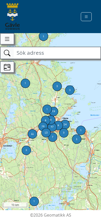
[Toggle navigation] (86, 16)
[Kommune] (12, 16)
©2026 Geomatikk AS (50, 215)
